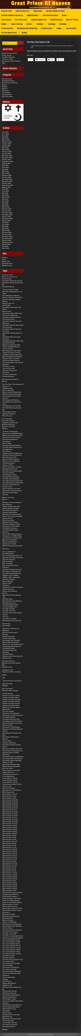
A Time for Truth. (6, 11)
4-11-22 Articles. (7, 693)
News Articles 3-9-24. (9, 837)
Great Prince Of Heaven (41, 3)
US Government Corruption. (12, 681)
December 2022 (7, 179)
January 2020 (6, 234)
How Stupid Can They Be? (11, 640)
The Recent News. (8, 957)
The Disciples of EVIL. (9, 475)
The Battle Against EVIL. (10, 605)
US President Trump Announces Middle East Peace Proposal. (12, 1001)
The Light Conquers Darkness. (12, 481)
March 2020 (6, 230)
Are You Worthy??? (9, 551)
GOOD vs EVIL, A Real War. (11, 577)
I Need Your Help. (8, 520)
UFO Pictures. (7, 981)
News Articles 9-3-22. (9, 890)
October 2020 (6, 217)
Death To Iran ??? (8, 303)
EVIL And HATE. (7, 561)
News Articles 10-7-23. (9, 810)
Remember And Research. (11, 916)
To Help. (5, 979)
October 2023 (6, 159)
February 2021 (7, 209)
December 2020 (7, 213)
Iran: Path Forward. (21, 20)
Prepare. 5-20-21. (8, 465)
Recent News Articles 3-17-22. (12, 908)
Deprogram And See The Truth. (12, 557)
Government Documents (50, 15)
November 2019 (7, 238)
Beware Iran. (6, 709)
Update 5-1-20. (7, 985)
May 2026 (5, 136)
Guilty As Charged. (8, 579)
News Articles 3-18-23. (9, 829)
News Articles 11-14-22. (10, 812)
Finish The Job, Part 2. (23, 11)
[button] (3, 114)
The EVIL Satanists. (7, 28)
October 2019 (6, 240)
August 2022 (6, 187)
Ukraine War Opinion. (9, 983)
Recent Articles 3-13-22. (10, 904)
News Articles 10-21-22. (10, 806)
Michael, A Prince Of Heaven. (12, 394)
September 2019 (7, 242)
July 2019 (5, 246)
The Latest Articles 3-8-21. (11, 944)
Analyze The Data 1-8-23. (10, 697)
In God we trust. (7, 349)
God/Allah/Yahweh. (32, 15)
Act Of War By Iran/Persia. (11, 295)
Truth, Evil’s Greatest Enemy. (12, 490)
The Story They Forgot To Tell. (12, 959)
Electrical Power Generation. (12, 514)
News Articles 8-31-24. (9, 879)
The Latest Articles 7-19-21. (11, 949)
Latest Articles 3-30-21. (10, 780)
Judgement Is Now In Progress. (13, 587)
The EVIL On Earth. (8, 609)
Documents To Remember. (11, 727)
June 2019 (5, 248)
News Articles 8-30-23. (9, 877)
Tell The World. (7, 928)
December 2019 (7, 236)
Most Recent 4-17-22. (9, 457)
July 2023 (5, 165)
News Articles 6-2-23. (9, 861)
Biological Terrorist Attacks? (12, 502)
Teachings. (39, 24)
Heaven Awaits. (7, 518)
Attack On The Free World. (11, 707)
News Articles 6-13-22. (9, 855)
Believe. (5, 301)
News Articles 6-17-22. (9, 859)
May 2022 (5, 193)
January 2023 (6, 177)
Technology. (51, 24)
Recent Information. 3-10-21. (12, 467)
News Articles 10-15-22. (10, 804)
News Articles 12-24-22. (10, 821)
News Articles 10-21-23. (10, 808)
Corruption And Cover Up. (11, 719)
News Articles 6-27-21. (9, 865)
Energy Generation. (9, 636)
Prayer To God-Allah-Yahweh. (12, 902)
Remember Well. (7, 918)
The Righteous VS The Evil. (11, 406)
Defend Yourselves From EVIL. (12, 435)
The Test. (5, 617)
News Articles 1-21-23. (9, 794)
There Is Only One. (8, 368)
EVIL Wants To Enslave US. (11, 571)
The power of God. (8, 366)
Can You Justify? (8, 711)
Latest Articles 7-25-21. (10, 782)
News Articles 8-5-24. (9, 881)
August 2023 (6, 163)
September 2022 (7, 185)
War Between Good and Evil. (12, 620)
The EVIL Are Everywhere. (11, 479)
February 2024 (7, 152)
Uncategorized (7, 94)
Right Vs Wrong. (7, 920)
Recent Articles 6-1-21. (10, 906)
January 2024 (6, 153)
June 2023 (5, 167)
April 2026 (5, 138)
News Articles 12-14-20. (10, 819)
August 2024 (6, 146)
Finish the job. (37, 11)
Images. (59, 28)
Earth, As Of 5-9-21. (8, 559)
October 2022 (6, 183)
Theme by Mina (49, 1034)
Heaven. (64, 15)
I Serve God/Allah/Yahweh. (11, 347)
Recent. (5, 593)
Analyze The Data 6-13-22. (11, 703)
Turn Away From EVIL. (9, 618)
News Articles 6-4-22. (9, 869)
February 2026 (7, 142)
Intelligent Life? (7, 670)
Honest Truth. (7, 583)
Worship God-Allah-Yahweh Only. (27, 28)
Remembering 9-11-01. (9, 469)
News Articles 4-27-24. (9, 841)
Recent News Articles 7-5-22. (12, 910)
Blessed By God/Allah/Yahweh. (12, 433)
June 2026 (5, 134)
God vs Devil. (6, 443)
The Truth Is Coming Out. (10, 967)
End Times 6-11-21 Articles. (11, 437)
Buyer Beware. (7, 504)
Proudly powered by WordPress (36, 1034)
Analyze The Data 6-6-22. (10, 705)
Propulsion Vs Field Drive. (11, 526)
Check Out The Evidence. (11, 713)
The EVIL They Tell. (8, 611)
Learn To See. (7, 786)
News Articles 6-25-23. (9, 863)
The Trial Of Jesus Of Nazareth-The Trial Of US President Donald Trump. (13, 484)
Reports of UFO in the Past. (11, 672)
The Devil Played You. (9, 607)
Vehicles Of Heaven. (9, 414)
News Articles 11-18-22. (10, 816)
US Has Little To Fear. (9, 991)
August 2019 (6, 244)
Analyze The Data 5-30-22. (11, 701)
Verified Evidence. (8, 376)
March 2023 (6, 173)
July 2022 (5, 189)
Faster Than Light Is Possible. (12, 516)
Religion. (4, 24)
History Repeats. (8, 581)
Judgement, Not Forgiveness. (12, 354)
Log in (4, 259)
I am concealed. (6, 20)
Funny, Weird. (7, 741)
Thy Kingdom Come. (9, 412)
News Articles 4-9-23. (9, 845)
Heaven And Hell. (8, 390)
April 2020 (5, 228)
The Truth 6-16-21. (8, 961)
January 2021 (6, 211)
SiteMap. (24, 33)
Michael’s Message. (56, 20)
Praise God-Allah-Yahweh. (11, 900)
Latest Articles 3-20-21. (10, 778)
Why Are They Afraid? (9, 540)
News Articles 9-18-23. (9, 886)
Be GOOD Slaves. (8, 553)
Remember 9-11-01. (8, 914)
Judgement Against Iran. (39, 20)
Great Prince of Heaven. (10, 83)
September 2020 (7, 218)
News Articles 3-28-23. (9, 833)
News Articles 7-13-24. (9, 875)
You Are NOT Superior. (9, 1022)
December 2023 (7, 155)
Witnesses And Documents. (11, 1018)
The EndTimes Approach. (10, 477)
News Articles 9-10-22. (9, 882)
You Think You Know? (9, 1024)
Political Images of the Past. (11, 898)
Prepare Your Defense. (9, 591)
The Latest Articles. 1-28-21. (11, 953)
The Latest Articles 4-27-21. (11, 946)
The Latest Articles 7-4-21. (11, 951)
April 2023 (5, 171)
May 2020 (5, 226)
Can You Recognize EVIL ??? (12, 555)
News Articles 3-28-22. (9, 831)
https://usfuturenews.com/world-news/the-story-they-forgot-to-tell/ (51, 51)
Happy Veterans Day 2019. (11, 766)
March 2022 (6, 197)
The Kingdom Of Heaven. (10, 400)
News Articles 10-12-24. (10, 800)
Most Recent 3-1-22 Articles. (11, 790)
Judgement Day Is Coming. (11, 352)
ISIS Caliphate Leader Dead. (11, 351)
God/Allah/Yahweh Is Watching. (13, 341)
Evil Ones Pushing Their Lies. (12, 569)
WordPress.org (7, 265)
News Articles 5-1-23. (9, 847)
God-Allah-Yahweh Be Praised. (55, 11)
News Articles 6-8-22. (9, 871)
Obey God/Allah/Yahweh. (10, 459)
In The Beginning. (8, 776)
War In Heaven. (7, 416)
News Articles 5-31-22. (9, 853)
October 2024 (6, 144)
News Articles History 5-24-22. (12, 892)
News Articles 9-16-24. (9, 884)
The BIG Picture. (7, 654)
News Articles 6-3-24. (9, 867)
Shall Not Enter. (7, 599)
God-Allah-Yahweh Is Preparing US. (12, 15)
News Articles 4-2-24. (9, 839)
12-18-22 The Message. (10, 431)
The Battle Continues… (10, 528)
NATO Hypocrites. (8, 792)
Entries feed (6, 261)
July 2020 (5, 222)
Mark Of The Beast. (8, 788)
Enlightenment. (7, 388)
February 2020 (7, 232)
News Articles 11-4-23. (9, 817)
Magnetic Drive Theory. (10, 522)
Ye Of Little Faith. (8, 1020)
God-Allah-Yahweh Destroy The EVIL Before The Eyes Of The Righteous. (12, 447)
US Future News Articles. (9, 33)
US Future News (7, 96)
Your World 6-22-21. (9, 1026)
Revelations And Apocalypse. (12, 471)
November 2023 (7, 157)
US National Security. (9, 993)
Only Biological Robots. (10, 894)
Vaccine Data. (7, 1013)
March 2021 (6, 207)
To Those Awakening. (9, 374)
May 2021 (5, 203)
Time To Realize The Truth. (11, 488)
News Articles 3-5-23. (9, 835)
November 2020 (7, 215)
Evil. (3, 678)
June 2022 (5, 191)
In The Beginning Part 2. (10, 774)
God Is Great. (6, 311)
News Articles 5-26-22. (9, 849)
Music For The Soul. (72, 20)
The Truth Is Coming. (9, 969)
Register (5, 257)
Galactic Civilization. (9, 743)
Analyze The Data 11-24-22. (11, 699)
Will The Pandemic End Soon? (12, 546)
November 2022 (7, 181)
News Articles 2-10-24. (9, 827)
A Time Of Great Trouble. (10, 289)
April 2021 (5, 205)
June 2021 (5, 201)
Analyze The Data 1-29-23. (11, 695)
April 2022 (5, 195)
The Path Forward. (8, 955)
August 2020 (6, 220)
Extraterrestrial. (46, 28)
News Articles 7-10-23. (9, 873)
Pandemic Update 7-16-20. (11, 524)
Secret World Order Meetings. (12, 926)
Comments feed (7, 263)
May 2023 (5, 169)
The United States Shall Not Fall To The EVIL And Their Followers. (11, 973)
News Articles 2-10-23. (9, 825)
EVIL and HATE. (7, 563)
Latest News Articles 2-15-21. (12, 784)
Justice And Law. (8, 589)
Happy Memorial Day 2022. (11, 764)
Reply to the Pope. (17, 24)
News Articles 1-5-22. (9, 796)
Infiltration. (6, 585)
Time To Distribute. (8, 977)
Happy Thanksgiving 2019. (11, 345)
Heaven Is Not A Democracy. (11, 392)
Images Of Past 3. (8, 772)
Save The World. (71, 28)
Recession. (6, 912)
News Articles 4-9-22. (9, 843)
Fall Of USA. (6, 305)
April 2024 (5, 148)
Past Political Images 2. (10, 896)
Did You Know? (7, 725)
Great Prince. (6, 451)
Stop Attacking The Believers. (12, 601)
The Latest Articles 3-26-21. (11, 942)
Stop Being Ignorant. (9, 603)
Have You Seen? (7, 768)
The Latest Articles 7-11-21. (11, 948)
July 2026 (5, 132)
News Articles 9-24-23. (9, 888)
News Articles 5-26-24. (9, 851)
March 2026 (6, 140)
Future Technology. (9, 638)
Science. (29, 24)
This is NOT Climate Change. (12, 534)
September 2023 (7, 161)
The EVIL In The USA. (9, 934)
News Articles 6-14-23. (9, 857)
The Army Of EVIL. (8, 473)
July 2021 (5, 199)
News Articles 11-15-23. (10, 814)
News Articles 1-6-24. (9, 798)
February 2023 (7, 175)
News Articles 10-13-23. (10, 802)
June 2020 (5, 224)
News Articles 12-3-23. (9, 823)
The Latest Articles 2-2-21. (11, 940)
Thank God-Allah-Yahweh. (11, 360)
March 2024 (6, 150)
